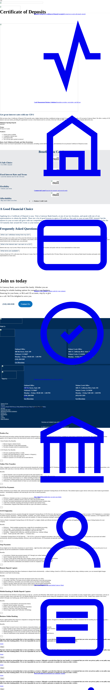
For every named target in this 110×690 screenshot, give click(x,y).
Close (2, 647)
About (25, 396)
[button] (3, 405)
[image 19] (10, 11)
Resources (26, 388)
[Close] (1, 460)
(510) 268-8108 (8, 304)
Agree (1, 643)
